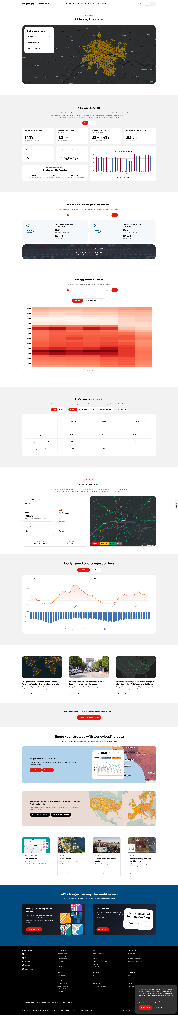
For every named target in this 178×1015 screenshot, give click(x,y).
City (85, 123)
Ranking (76, 3)
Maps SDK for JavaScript (100, 961)
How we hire (96, 983)
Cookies (54, 1010)
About (104, 3)
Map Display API (97, 964)
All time (72, 409)
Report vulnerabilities (64, 1010)
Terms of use (46, 1010)
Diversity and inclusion (99, 986)
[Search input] (131, 4)
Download (36, 770)
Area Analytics (61, 975)
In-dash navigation (62, 958)
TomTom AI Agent (133, 964)
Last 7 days (95, 570)
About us (130, 975)
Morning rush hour (88, 409)
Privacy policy (26, 1010)
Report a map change (77, 1010)
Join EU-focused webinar (40, 814)
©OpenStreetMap (149, 545)
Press (98, 3)
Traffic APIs (60, 991)
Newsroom (131, 981)
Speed (102, 300)
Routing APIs (131, 953)
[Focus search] (140, 4)
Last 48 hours (83, 570)
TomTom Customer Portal (43, 1003)
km (147, 4)
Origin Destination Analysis (65, 981)
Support (59, 967)
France (94, 19)
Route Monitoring (62, 983)
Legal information (36, 1010)
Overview (68, 3)
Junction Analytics (62, 986)
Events (130, 983)
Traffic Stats (60, 978)
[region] (89, 54)
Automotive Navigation (134, 958)
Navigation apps (62, 953)
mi (153, 4)
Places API (96, 967)
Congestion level (90, 300)
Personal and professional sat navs (67, 956)
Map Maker (96, 958)
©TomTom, (142, 545)
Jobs (94, 975)
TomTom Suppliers (67, 1003)
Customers (131, 978)
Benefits (95, 981)
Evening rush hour (106, 409)
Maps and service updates (65, 964)
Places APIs (131, 956)
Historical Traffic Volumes (64, 989)
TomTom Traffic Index (28, 1003)
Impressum (88, 1010)
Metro (92, 123)
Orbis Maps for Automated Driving (102, 956)
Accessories (61, 961)
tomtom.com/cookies (152, 1003)
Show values (91, 370)
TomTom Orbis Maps (98, 953)
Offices (95, 978)
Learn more (48, 770)
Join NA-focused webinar (61, 814)
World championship (87, 3)
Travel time (77, 300)
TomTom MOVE (56, 1003)
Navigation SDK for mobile (135, 961)
